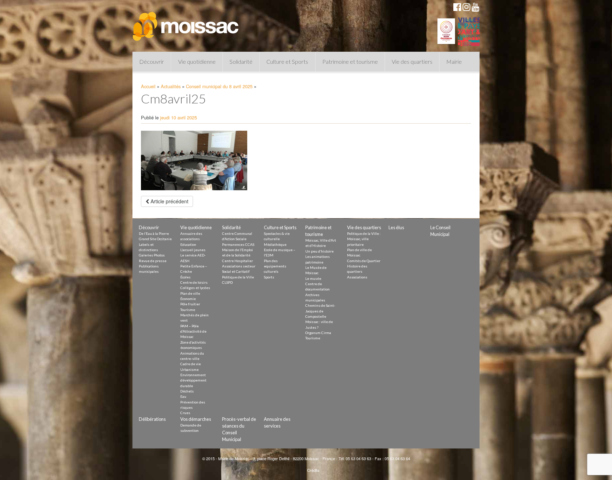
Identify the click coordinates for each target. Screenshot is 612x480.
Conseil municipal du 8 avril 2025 (219, 86)
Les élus (396, 227)
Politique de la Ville (238, 277)
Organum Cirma (318, 333)
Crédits (313, 470)
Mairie (454, 61)
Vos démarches (195, 419)
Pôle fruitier (190, 304)
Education (188, 244)
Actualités (171, 86)
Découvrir (151, 61)
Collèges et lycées (195, 288)
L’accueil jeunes (192, 250)
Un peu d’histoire (319, 251)
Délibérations (152, 419)
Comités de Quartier (363, 261)
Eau (183, 396)
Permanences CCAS (238, 244)
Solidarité (241, 61)
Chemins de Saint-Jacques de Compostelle (320, 310)
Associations (357, 277)
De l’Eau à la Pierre (154, 233)
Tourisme (187, 309)
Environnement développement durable (193, 380)
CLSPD (227, 282)
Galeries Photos (152, 255)
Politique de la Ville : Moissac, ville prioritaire (364, 239)
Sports (269, 277)
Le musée (313, 278)
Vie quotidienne (197, 61)
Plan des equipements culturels (275, 266)
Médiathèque (275, 244)
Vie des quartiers (412, 61)
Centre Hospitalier (237, 261)
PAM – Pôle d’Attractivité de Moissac (193, 331)
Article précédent (168, 201)
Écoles (185, 277)
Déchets (187, 391)
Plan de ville (190, 293)
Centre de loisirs (194, 282)
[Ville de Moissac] (186, 23)
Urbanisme (189, 369)
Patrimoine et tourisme (350, 61)
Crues (185, 413)
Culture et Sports (287, 61)
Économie (188, 299)
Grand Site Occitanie (155, 239)
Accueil (148, 86)
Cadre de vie (190, 364)
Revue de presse (152, 261)
